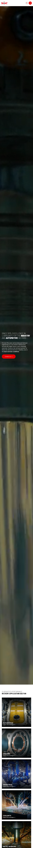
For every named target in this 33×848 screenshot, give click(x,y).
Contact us (8, 356)
